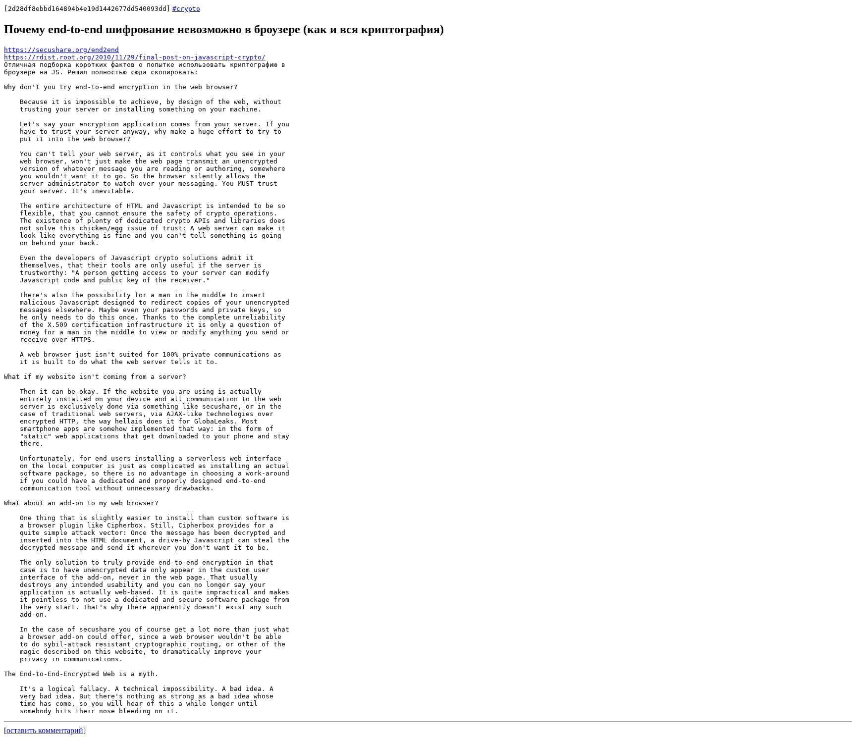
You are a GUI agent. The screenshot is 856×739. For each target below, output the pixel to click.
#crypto (186, 8)
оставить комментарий (44, 730)
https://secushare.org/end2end (61, 49)
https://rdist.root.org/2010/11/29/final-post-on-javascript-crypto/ (135, 57)
